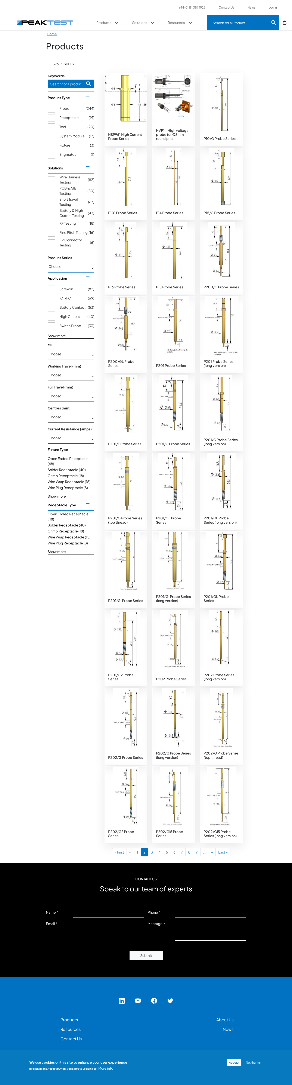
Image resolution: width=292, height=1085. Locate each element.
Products (103, 22)
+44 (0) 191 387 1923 (191, 7)
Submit (146, 955)
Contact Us (226, 7)
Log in (273, 7)
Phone (153, 912)
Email (50, 923)
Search (273, 22)
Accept (234, 1062)
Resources (176, 22)
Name (51, 912)
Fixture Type (58, 449)
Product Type (59, 97)
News (251, 7)
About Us (225, 1019)
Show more (57, 336)
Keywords (56, 76)
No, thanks (253, 1062)
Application (57, 278)
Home (52, 34)
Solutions (139, 22)
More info (105, 1068)
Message (155, 923)
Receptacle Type (62, 505)
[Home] (47, 22)
